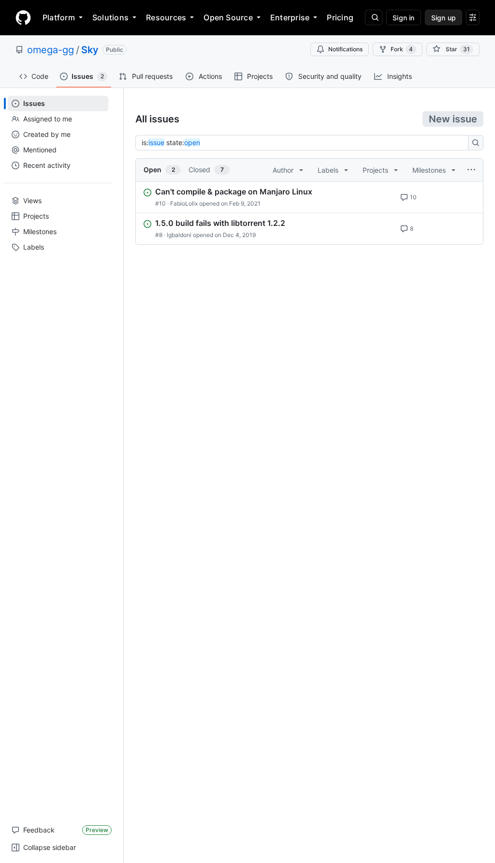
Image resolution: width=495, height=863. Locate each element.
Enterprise (289, 17)
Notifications (345, 49)
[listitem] (309, 197)
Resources (166, 17)
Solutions (110, 17)
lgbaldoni (179, 234)
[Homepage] (23, 17)
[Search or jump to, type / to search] (373, 17)
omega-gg (50, 50)
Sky (90, 50)
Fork (402, 49)
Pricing (340, 17)
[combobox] (304, 142)
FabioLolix (184, 203)
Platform (59, 17)
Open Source (228, 17)
